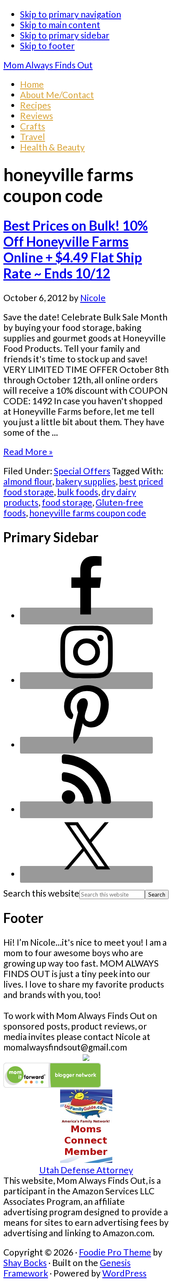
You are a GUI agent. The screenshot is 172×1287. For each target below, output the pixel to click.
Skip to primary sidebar (64, 35)
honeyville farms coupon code (87, 512)
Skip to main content (60, 24)
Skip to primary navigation (70, 14)
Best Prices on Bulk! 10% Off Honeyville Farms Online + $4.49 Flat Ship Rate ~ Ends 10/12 (75, 249)
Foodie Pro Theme (115, 1252)
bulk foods (77, 491)
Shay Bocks (25, 1262)
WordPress (124, 1273)
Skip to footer (47, 45)
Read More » (28, 451)
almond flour (27, 481)
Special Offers (82, 470)
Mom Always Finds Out (48, 65)
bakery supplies (86, 481)
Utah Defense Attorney (86, 1170)
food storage (67, 502)
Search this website (41, 893)
